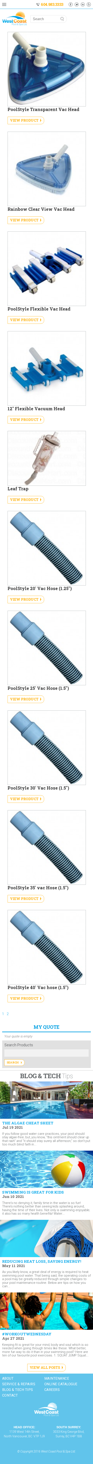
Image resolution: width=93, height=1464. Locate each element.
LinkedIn (83, 4)
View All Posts (45, 1367)
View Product (24, 120)
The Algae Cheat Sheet (27, 1123)
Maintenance (56, 1378)
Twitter (77, 4)
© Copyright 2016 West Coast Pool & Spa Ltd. (46, 1451)
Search (13, 1062)
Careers (52, 1390)
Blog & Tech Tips (17, 1390)
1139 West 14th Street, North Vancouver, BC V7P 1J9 (24, 1431)
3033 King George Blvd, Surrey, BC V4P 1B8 (68, 1431)
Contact (10, 1395)
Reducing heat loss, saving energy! (41, 1261)
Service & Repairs (18, 1384)
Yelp (89, 4)
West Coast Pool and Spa (14, 18)
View (86, 1146)
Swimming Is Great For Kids (33, 1192)
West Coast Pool (46, 1410)
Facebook (71, 4)
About (7, 1378)
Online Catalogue (60, 1384)
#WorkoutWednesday (26, 1334)
